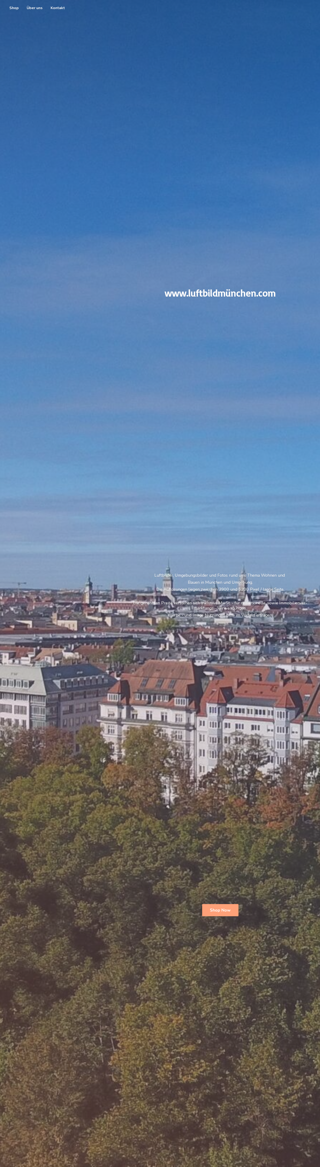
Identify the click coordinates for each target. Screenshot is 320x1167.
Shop (14, 8)
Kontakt (58, 8)
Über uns (35, 8)
